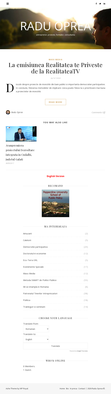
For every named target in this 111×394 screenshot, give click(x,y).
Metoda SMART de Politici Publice (40, 280)
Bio (67, 388)
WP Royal (24, 388)
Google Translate (82, 351)
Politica (26, 300)
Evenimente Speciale (33, 266)
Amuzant (27, 233)
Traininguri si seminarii (34, 306)
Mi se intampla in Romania (36, 286)
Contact (81, 388)
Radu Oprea (55, 26)
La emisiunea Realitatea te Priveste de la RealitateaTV (56, 68)
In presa (73, 388)
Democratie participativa (35, 246)
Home (62, 388)
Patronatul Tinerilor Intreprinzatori (40, 293)
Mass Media (55, 59)
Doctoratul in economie (34, 253)
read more (55, 102)
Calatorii (27, 240)
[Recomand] (55, 203)
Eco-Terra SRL (30, 260)
